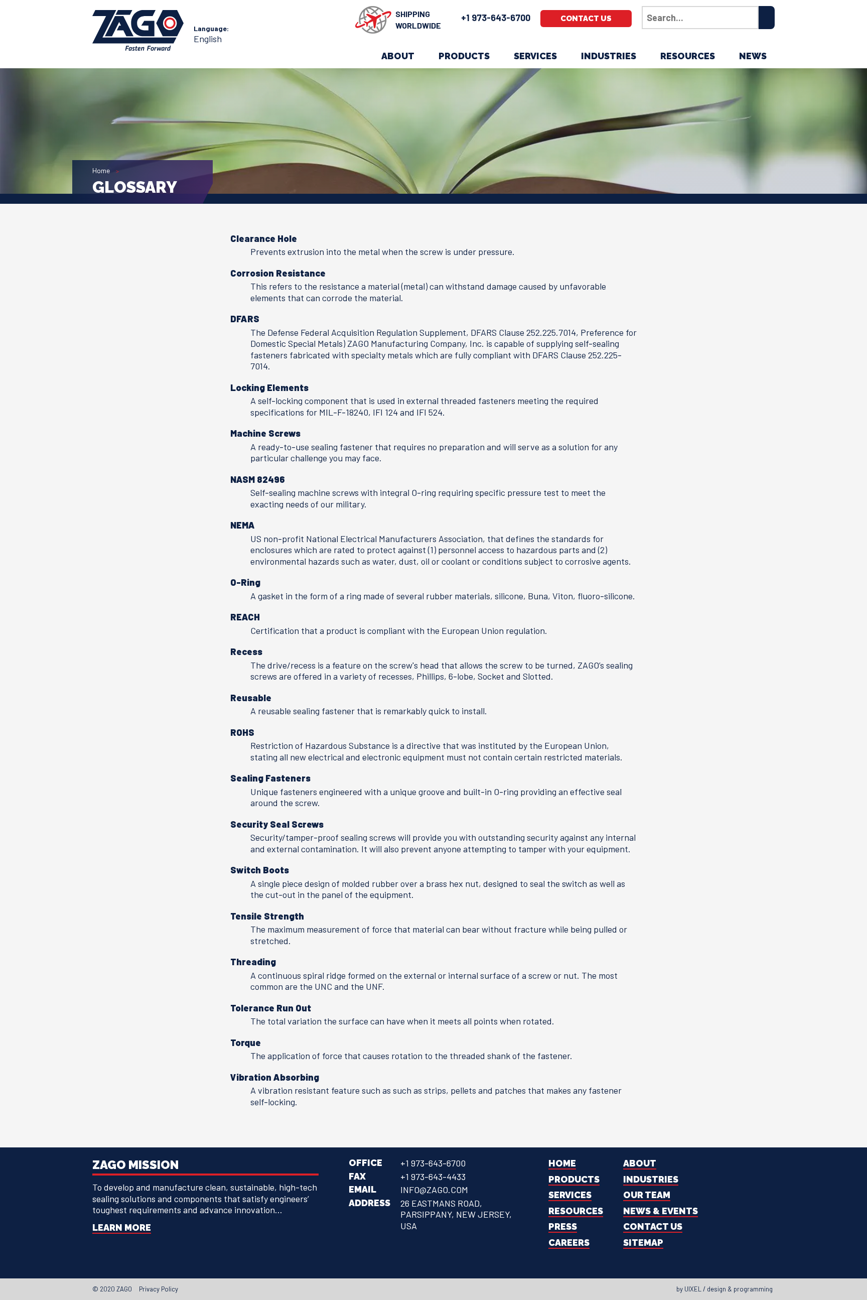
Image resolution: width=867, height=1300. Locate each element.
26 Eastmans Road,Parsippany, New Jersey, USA (456, 1214)
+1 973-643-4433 (433, 1176)
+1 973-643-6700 (495, 17)
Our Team (646, 1195)
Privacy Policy (158, 1289)
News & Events (660, 1211)
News (753, 56)
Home (101, 170)
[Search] (767, 17)
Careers (569, 1242)
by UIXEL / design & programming (724, 1289)
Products (464, 56)
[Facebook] (409, 1288)
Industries (608, 56)
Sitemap (643, 1242)
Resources (687, 56)
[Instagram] (437, 1288)
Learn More (121, 1227)
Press (562, 1226)
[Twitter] (418, 1288)
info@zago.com (434, 1189)
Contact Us (586, 18)
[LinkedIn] (427, 1288)
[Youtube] (446, 1288)
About (397, 56)
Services (535, 56)
